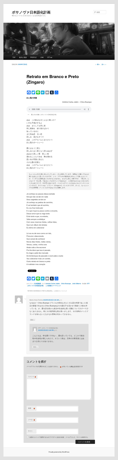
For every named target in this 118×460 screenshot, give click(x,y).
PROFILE (33, 57)
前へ (97, 64)
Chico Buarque (66, 283)
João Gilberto (76, 283)
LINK (42, 57)
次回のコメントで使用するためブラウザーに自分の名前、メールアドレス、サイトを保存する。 (59, 437)
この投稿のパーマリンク (53, 286)
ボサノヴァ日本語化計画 (31, 12)
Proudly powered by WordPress (59, 452)
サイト (30, 431)
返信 (32, 320)
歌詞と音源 (23, 57)
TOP (13, 57)
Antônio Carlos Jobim (53, 283)
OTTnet (49, 57)
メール (31, 419)
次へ (104, 64)
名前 (31, 408)
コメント (32, 376)
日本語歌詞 (37, 283)
